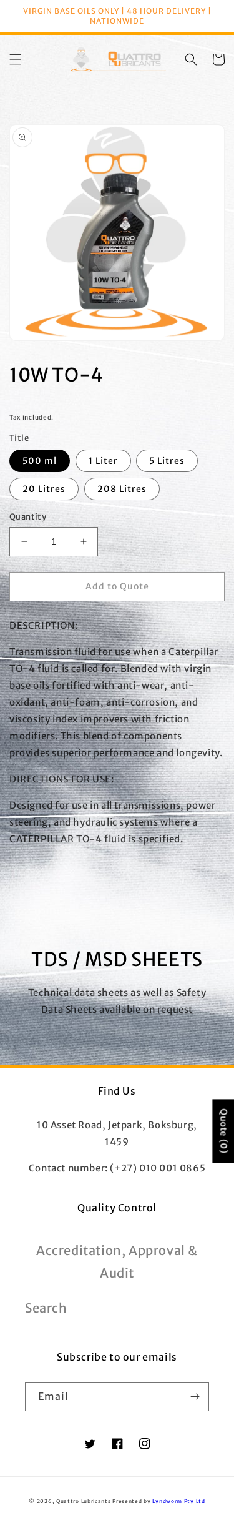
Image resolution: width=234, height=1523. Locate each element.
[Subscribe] (194, 1396)
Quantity (27, 516)
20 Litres (44, 489)
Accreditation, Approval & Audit (117, 1262)
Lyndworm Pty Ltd (178, 1501)
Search (46, 1308)
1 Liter (103, 460)
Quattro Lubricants (83, 1501)
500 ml (39, 460)
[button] (15, 59)
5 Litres (167, 460)
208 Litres (122, 489)
